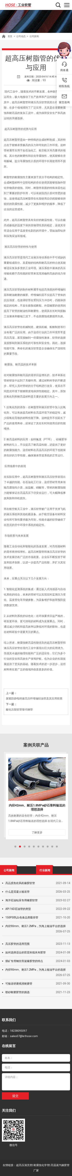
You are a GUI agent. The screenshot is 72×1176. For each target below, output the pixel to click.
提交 (15, 1096)
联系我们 (9, 1020)
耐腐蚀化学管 (41, 1165)
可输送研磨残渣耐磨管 (18, 983)
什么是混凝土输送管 (17, 891)
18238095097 (18, 1030)
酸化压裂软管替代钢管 (19, 709)
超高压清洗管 (24, 1165)
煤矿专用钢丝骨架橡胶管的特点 (24, 961)
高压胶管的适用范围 (17, 943)
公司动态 (21, 36)
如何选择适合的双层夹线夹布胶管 (25, 952)
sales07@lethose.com (24, 1036)
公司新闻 (34, 36)
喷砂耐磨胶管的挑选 (17, 992)
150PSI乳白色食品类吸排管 (21, 917)
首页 (10, 36)
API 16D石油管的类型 (18, 908)
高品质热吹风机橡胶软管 (20, 883)
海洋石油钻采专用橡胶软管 (21, 900)
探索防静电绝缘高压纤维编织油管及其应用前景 (34, 698)
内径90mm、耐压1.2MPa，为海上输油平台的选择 (35, 926)
